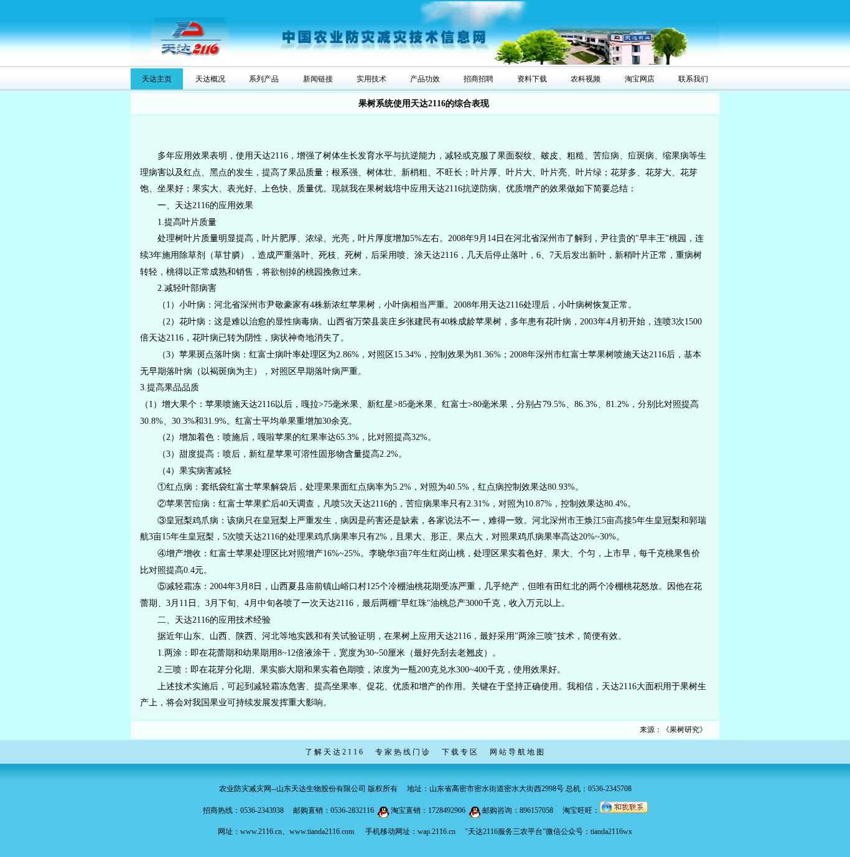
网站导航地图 (518, 752)
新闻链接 (318, 79)
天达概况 (210, 79)
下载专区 (460, 752)
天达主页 (157, 79)
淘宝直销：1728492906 (428, 810)
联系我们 (693, 79)
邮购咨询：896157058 (517, 810)
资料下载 (532, 79)
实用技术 (371, 79)
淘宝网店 (640, 79)
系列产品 (264, 79)
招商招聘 (478, 79)
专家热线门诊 (403, 752)
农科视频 (585, 79)
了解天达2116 (335, 752)
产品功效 (425, 79)
